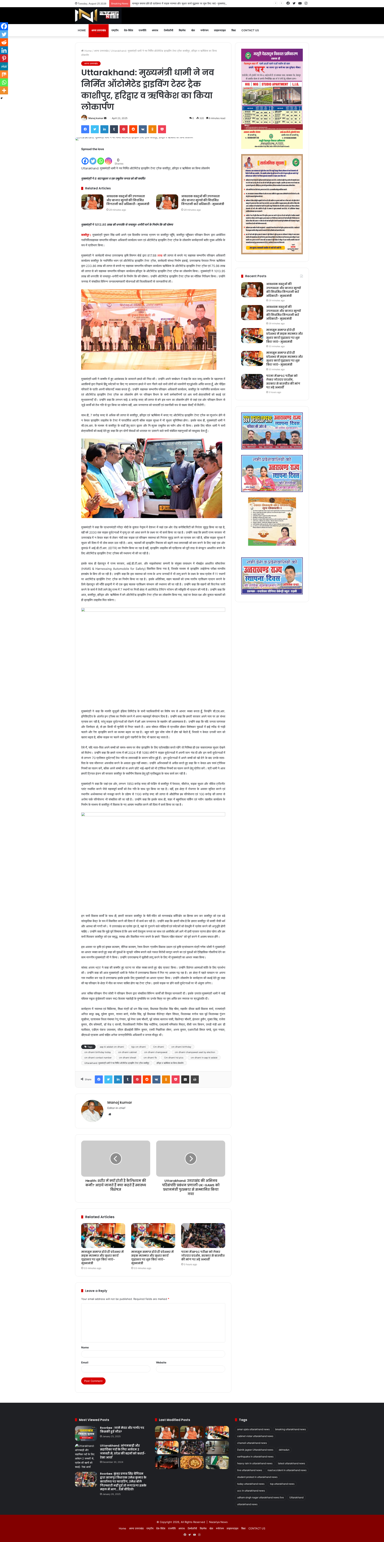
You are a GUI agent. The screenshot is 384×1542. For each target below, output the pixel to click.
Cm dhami (158, 1046)
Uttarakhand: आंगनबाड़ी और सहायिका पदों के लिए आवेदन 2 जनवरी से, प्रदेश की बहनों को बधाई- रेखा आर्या (123, 1451)
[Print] (195, 1079)
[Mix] (4, 74)
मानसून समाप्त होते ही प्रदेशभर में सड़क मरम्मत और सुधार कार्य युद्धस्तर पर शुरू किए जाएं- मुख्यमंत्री (179, 3)
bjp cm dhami (138, 1046)
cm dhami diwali (127, 1057)
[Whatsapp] (100, 158)
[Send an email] (105, 118)
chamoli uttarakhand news (252, 1442)
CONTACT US (250, 30)
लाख (159, 255)
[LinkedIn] (104, 129)
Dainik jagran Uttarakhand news (255, 1449)
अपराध (155, 30)
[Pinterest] (124, 129)
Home (82, 30)
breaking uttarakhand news (290, 1429)
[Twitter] (95, 129)
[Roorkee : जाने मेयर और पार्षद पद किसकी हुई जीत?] (86, 1433)
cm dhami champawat (155, 1052)
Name (85, 1347)
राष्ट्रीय (114, 30)
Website (161, 1362)
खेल (193, 30)
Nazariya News (218, 1522)
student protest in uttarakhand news (257, 1476)
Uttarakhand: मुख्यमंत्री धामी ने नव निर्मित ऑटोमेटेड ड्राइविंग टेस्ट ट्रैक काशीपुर (116, 1063)
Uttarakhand (296, 1497)
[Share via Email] (185, 1079)
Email (84, 1362)
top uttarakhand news (282, 1483)
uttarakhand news (247, 1504)
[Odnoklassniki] (152, 129)
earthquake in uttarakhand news (255, 1456)
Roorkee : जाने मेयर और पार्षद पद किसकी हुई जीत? (122, 1430)
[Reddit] (133, 129)
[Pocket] (162, 129)
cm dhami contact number (98, 1057)
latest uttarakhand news (291, 1463)
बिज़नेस (182, 30)
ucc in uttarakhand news (251, 1490)
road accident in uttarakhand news (287, 1470)
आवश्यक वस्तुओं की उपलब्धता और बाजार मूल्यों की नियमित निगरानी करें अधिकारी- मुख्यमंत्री (127, 200)
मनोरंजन (204, 30)
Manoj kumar (95, 118)
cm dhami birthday (181, 1046)
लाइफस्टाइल (220, 30)
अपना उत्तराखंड (98, 30)
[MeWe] (4, 66)
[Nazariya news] (98, 16)
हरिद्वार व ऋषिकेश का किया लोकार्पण (170, 1063)
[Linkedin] (4, 50)
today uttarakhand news (250, 1483)
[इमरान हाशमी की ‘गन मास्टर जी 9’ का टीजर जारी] (167, 1462)
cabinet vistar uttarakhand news (255, 1436)
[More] (4, 90)
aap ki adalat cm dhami (112, 1046)
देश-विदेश (128, 30)
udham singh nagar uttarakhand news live (260, 1497)
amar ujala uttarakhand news (253, 1429)
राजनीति (142, 30)
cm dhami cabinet (127, 1052)
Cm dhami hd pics (173, 1057)
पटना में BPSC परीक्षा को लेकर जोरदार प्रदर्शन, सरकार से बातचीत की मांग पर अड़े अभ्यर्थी (203, 1255)
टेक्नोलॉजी (168, 30)
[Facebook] (85, 129)
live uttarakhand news (249, 1470)
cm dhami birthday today (97, 1052)
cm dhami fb (150, 1057)
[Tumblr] (114, 129)
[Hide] (1, 98)
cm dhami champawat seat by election (195, 1052)
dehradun (284, 1449)
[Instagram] (108, 158)
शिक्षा (233, 30)
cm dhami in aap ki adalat (204, 1057)
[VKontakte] (143, 129)
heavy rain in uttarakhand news (254, 1463)
